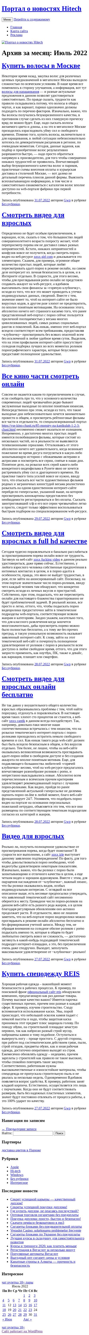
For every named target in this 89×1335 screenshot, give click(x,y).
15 (25, 1305)
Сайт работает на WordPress (22, 1331)
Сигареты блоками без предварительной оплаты (46, 1226)
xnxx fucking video (46, 559)
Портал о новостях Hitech (41, 8)
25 (4, 1314)
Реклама (16, 35)
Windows (16, 1175)
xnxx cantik (17, 721)
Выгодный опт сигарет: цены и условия (40, 1258)
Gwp (67, 200)
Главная (16, 27)
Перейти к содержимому (32, 19)
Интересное (19, 1182)
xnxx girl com (43, 256)
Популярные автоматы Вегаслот (34, 1254)
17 (35, 1305)
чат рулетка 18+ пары (17, 1282)
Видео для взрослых (33, 836)
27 (14, 1314)
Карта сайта (19, 31)
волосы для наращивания (20, 91)
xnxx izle (57, 854)
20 (14, 1310)
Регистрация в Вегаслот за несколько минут (42, 1250)
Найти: (7, 1133)
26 (9, 1314)
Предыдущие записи (19, 1129)
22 (25, 1310)
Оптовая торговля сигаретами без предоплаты (44, 1215)
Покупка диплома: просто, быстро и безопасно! (45, 1219)
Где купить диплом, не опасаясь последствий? (44, 1211)
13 (14, 1305)
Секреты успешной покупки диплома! (38, 1207)
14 (20, 1305)
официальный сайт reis (44, 992)
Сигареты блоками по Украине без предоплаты (45, 1234)
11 (4, 1305)
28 (20, 1314)
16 (30, 1305)
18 (4, 1310)
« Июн (7, 1319)
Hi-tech (15, 1171)
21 (20, 1310)
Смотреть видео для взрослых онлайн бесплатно (33, 686)
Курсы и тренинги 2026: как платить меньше (43, 1246)
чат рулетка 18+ (13, 1327)
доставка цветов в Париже (21, 1150)
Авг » (27, 1319)
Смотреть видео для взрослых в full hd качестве (44, 537)
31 (35, 1314)
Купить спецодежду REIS (41, 973)
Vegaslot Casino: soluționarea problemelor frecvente (45, 1230)
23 (30, 1310)
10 (35, 1300)
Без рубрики (11, 204)
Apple (14, 1167)
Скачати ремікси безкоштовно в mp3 (37, 1222)
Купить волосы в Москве (41, 65)
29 (25, 1314)
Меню (7, 19)
